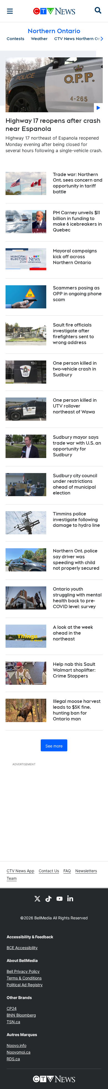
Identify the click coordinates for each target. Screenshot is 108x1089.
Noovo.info (16, 1045)
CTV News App (20, 870)
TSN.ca (13, 1021)
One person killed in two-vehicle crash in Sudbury (75, 368)
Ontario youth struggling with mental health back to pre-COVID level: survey (77, 597)
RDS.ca (13, 1058)
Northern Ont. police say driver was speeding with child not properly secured (76, 559)
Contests (15, 38)
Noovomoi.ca (18, 1052)
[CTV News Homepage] (54, 11)
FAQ (67, 870)
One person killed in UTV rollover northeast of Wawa (75, 406)
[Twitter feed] (37, 898)
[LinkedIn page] (70, 898)
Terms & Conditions (24, 978)
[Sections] (10, 11)
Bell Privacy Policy (23, 971)
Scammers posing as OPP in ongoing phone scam (77, 293)
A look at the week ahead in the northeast (73, 633)
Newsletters (86, 870)
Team (12, 878)
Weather (39, 38)
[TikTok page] (48, 898)
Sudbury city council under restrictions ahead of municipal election (75, 484)
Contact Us (49, 870)
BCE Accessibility (22, 947)
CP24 (12, 1008)
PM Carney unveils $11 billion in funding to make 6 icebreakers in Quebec (77, 221)
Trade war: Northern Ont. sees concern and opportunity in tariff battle (77, 183)
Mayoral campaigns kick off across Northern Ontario (75, 256)
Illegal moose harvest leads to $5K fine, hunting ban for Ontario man (77, 710)
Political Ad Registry (25, 984)
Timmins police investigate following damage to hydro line (76, 519)
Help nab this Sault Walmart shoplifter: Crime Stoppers (74, 670)
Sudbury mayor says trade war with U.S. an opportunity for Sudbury (77, 446)
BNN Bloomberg (21, 1015)
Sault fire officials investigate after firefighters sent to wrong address (73, 333)
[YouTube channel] (59, 898)
